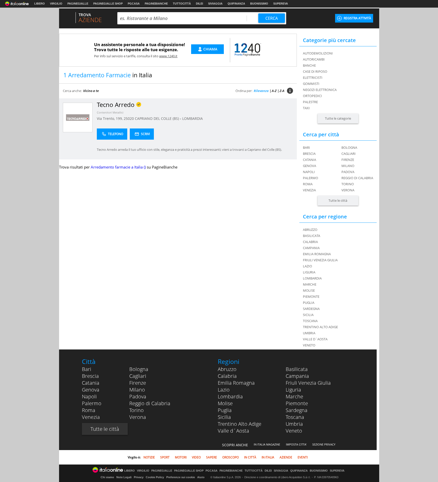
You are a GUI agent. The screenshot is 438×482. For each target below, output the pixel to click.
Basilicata (297, 369)
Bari (306, 147)
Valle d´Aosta (233, 430)
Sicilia (224, 417)
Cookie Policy (155, 477)
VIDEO (196, 457)
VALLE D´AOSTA (315, 339)
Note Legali (124, 477)
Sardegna (296, 410)
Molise (225, 403)
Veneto (294, 430)
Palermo (310, 178)
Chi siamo (107, 477)
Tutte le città (337, 200)
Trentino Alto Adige (239, 423)
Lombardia (230, 396)
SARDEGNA (311, 308)
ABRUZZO (310, 229)
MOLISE (309, 290)
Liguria (293, 389)
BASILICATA (311, 235)
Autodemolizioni (318, 53)
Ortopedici (312, 96)
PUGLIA (308, 302)
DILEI (199, 3)
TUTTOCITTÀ (182, 3)
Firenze (347, 159)
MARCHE (309, 284)
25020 (129, 118)
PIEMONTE (311, 296)
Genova (309, 165)
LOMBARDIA (192, 118)
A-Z (274, 90)
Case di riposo (315, 71)
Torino (347, 184)
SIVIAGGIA (215, 3)
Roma (308, 184)
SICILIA (308, 314)
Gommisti (311, 83)
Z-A (282, 90)
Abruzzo (227, 369)
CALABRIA (310, 241)
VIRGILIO (56, 3)
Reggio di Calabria (357, 178)
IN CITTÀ (250, 457)
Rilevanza (261, 90)
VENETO (309, 345)
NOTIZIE (149, 457)
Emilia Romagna (236, 382)
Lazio (224, 389)
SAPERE (211, 457)
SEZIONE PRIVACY (323, 444)
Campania (297, 376)
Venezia (309, 190)
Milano (347, 165)
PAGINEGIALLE (77, 3)
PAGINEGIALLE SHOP (108, 3)
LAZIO (307, 266)
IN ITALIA (268, 457)
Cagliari (348, 153)
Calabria (227, 376)
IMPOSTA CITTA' (296, 444)
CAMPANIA (311, 248)
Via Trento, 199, (110, 118)
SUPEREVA (280, 3)
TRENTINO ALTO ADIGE (320, 327)
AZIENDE (286, 457)
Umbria (294, 423)
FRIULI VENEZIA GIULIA (320, 260)
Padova (347, 172)
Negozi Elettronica (320, 89)
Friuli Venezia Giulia (308, 382)
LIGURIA (309, 272)
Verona (347, 190)
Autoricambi (314, 59)
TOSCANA (310, 321)
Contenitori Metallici (110, 112)
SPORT (165, 457)
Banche (309, 65)
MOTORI (181, 457)
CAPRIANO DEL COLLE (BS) (157, 118)
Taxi (306, 108)
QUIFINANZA (236, 3)
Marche (294, 396)
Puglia (225, 410)
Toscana (295, 417)
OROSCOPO (230, 457)
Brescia (309, 153)
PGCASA (134, 3)
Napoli (309, 172)
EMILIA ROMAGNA (317, 254)
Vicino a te (91, 90)
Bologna (349, 147)
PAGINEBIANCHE (156, 3)
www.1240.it (168, 56)
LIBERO (39, 3)
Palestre (310, 102)
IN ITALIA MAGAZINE (267, 444)
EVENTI (303, 457)
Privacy (138, 477)
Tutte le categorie (338, 118)
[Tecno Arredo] (77, 117)
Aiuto (201, 477)
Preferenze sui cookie (180, 477)
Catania (309, 159)
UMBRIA (309, 333)
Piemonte (297, 403)
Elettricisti (312, 77)
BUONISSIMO (259, 3)
